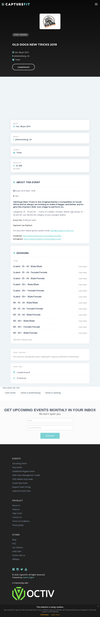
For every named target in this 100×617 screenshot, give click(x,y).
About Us (16, 505)
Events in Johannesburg (30, 392)
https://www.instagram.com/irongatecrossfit (42, 239)
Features (16, 509)
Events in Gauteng (53, 392)
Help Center (17, 513)
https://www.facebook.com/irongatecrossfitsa (42, 236)
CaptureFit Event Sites (21, 491)
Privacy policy (18, 525)
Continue (44, 614)
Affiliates (16, 559)
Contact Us (17, 517)
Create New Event (19, 483)
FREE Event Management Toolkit (26, 475)
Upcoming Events (19, 463)
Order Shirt (16, 551)
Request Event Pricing (21, 487)
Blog (14, 539)
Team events (10, 392)
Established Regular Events (23, 471)
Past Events (17, 467)
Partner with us (18, 555)
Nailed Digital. (28, 577)
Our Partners (17, 547)
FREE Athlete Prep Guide (22, 479)
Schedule (21, 378)
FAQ (14, 543)
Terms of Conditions (21, 521)
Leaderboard (23, 67)
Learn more (55, 615)
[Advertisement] (50, 99)
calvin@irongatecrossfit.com (62, 230)
